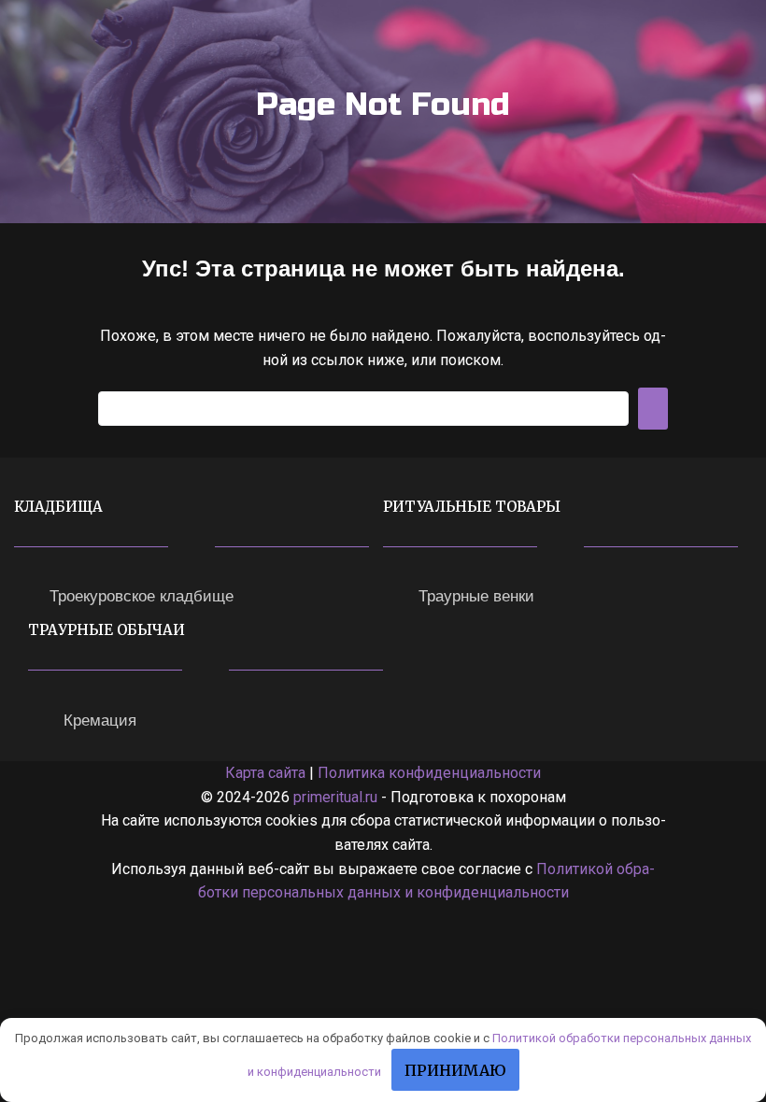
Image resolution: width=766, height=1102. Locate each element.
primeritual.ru (335, 797)
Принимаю (455, 1070)
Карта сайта (265, 773)
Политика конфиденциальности (429, 773)
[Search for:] (363, 408)
